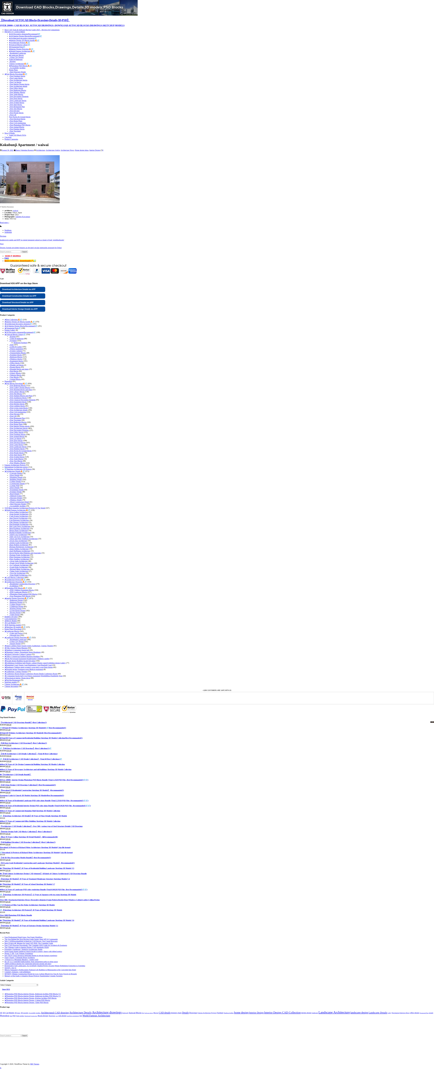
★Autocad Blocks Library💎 (19, 45)
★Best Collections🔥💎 (13, 353)
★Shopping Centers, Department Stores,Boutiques (23, 686)
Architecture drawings (107, 1046)
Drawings (193, 1046)
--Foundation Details (16, 523)
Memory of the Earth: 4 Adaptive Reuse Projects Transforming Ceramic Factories (34, 1009)
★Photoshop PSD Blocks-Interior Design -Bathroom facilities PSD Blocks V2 (33, 1027)
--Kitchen (12, 370)
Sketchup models (11, 716)
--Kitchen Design (15, 642)
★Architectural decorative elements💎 (23, 38)
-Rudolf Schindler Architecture (20, 566)
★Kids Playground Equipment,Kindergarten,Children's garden (27, 692)
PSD (14, 1049)
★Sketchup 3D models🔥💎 (15, 661)
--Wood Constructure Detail (19, 535)
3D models (24, 1046)
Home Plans (13, 70)
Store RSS (6, 1023)
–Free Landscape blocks (17, 101)
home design (241, 1045)
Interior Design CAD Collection (282, 1045)
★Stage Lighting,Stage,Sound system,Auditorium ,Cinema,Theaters (29, 679)
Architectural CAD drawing (55, 1046)
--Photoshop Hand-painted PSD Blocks (23, 628)
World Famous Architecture (96, 1049)
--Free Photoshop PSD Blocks (20, 630)
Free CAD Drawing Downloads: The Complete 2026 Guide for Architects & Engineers (36, 979)
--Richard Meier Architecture (19, 603)
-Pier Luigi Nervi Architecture (19, 560)
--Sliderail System (15, 529)
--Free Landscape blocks (18, 480)
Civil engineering (11, 652)
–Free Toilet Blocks (16, 94)
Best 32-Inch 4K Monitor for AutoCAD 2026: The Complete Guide (29, 977)
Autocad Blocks (135, 1046)
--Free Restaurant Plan (17, 452)
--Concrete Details (15, 507)
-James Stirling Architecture (19, 582)
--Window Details (15, 533)
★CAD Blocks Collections (14, 611)
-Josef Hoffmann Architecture (19, 584)
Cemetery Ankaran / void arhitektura (18, 1005)
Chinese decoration (11, 720)
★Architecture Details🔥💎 (15, 505)
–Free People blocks (16, 113)
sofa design (62, 1049)
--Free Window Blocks (17, 496)
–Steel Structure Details (17, 72)
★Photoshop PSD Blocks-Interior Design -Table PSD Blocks (26, 1036)
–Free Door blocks (15, 98)
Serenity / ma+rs (10, 1001)
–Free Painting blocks (17, 129)
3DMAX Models (11, 654)
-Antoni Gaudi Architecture (19, 576)
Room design (43, 1049)
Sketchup (52, 1049)
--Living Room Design (17, 644)
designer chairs (176, 1046)
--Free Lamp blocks (16, 478)
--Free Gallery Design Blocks (19, 421)
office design (414, 1046)
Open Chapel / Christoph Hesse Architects (20, 991)
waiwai (15, 244)
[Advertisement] (217, 158)
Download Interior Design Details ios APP (20, 343)
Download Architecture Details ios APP (18, 323)
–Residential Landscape (17, 53)
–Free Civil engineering (17, 123)
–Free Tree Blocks (15, 109)
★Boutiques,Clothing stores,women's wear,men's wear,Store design (29, 701)
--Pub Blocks (13, 405)
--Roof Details (14, 527)
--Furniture (13, 374)
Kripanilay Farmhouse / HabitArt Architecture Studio (23, 983)
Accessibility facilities (34, 1046)
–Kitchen (12, 61)
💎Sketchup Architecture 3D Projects (18, 503)
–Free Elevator (14, 111)
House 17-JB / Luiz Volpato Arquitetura (19, 987)
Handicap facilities (229, 1046)
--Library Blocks (15, 407)
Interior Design (94, 184)
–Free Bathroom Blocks (17, 90)
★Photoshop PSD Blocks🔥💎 (20, 66)
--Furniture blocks (15, 388)
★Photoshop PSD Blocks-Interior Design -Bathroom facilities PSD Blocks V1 (33, 1030)
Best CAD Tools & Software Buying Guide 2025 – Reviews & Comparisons (32, 30)
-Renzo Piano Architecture (18, 564)
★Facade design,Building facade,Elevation (20, 694)
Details (185, 1046)
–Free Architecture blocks (18, 80)
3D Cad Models (10, 656)
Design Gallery (10, 364)
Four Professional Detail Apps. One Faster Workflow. (24, 971)
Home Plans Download (13, 663)
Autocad (125, 1046)
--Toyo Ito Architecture (17, 607)
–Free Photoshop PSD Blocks (19, 125)
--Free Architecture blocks (18, 462)
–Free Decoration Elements (18, 96)
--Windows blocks (15, 392)
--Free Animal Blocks (16, 470)
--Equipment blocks (16, 394)
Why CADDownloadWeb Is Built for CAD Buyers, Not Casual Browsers (31, 975)
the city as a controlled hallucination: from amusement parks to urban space (31, 995)
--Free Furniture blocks (17, 468)
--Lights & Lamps (15, 380)
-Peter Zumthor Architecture (19, 593)
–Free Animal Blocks (16, 127)
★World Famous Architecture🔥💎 (22, 51)
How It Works (10, 133)
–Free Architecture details (18, 86)
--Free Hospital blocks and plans (20, 423)
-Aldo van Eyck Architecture (19, 570)
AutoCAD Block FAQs (17, 135)
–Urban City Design (16, 57)
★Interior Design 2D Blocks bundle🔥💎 (24, 40)
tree (80, 1049)
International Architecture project (16, 501)
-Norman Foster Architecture (19, 588)
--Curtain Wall (14, 519)
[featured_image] (30, 236)
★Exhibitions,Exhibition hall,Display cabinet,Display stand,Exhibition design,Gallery (35, 696)
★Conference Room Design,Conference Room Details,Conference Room (31, 707)
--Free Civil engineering (17, 446)
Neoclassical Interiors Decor (401, 1046)
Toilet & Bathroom (15, 59)
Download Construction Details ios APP (19, 329)
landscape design (359, 1046)
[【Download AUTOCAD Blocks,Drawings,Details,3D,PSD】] (69, 15)
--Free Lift (12, 450)
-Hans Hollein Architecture (18, 578)
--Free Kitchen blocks (17, 437)
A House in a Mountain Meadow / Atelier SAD (21, 993)
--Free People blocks (16, 486)
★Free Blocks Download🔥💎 (16, 74)
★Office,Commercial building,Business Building (22, 690)
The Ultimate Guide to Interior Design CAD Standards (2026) (27, 981)
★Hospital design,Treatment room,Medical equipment (24, 703)
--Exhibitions (13, 619)
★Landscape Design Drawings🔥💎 (18, 671)
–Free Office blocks (16, 88)
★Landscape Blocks (16, 55)
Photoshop (8, 415)
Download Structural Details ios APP (17, 336)
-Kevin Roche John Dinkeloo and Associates (25, 586)
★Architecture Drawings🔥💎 (16, 615)
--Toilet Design (14, 648)
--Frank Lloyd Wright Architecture (21, 597)
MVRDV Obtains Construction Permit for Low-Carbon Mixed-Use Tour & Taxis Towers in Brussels (41, 1007)
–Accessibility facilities (17, 68)
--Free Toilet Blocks (16, 492)
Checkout (8, 137)
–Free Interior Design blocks (19, 84)
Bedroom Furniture (20, 376)
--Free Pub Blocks (15, 427)
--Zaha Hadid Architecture (18, 609)
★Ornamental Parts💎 (17, 47)
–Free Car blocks (15, 82)
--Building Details (15, 513)
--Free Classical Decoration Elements (22, 433)
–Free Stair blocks (15, 105)
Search (24, 285)
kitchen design (306, 1046)
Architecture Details (80, 1045)
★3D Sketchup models (13, 658)
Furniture (220, 1046)
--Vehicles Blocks (15, 409)
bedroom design (149, 1046)
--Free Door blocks (16, 474)
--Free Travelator (15, 454)
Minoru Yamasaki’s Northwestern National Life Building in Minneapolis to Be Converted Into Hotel (40, 1003)
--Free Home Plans (15, 458)
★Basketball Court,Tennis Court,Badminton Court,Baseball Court (28, 699)
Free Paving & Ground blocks (20, 117)
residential (8, 266)
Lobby (389, 1046)
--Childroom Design (16, 640)
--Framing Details (15, 525)
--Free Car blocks (15, 472)
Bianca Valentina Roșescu (24, 184)
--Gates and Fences (16, 667)
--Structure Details (15, 531)
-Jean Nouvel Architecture (18, 552)
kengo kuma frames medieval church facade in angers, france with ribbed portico (33, 985)
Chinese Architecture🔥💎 (18, 64)
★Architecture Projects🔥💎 (19, 43)
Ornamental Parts (424, 1046)
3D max (17, 1046)
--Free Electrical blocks (17, 476)
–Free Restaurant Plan (17, 107)
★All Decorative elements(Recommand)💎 (24, 34)
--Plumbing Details (15, 511)
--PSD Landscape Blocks (18, 626)
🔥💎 (33, 294)
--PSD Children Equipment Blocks (21, 624)
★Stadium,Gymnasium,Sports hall (17, 684)
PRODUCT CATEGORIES (15, 32)
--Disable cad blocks (16, 399)
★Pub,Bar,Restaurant (12, 714)
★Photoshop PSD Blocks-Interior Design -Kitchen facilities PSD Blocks (31, 1032)
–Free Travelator (15, 131)
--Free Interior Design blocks (19, 460)
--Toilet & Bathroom (16, 372)
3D (1, 1046)
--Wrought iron (14, 669)
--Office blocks (14, 396)
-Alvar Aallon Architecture (18, 546)
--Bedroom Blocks (15, 390)
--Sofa (11, 378)
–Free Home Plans (15, 121)
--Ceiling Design (15, 638)
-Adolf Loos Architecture (18, 568)
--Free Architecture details (18, 443)
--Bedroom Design (15, 636)
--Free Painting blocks (17, 482)
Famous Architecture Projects (15, 498)
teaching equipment (73, 1049)
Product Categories (11, 139)
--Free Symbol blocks (16, 490)
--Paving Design (15, 646)
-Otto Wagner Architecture (18, 556)
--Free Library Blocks (17, 425)
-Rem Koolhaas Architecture (19, 562)
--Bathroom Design (16, 634)
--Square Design (15, 677)
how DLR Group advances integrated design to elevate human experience (31, 989)
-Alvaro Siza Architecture (18, 574)
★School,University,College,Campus (18, 688)
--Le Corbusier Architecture (19, 599)
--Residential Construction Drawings (22, 617)
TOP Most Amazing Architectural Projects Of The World (25, 541)
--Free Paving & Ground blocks (20, 484)
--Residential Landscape (17, 673)
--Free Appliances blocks (18, 431)
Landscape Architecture (334, 1046)
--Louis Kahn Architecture (18, 601)
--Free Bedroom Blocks (17, 419)
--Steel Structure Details (17, 537)
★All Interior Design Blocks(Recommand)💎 (25, 36)
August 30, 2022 (8, 184)
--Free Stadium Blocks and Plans (20, 429)
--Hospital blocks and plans (18, 403)
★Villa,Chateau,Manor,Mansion (16, 681)
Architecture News (67, 184)
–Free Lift (12, 115)
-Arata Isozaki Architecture (18, 548)
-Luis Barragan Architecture (19, 554)
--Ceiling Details (15, 515)
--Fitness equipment (16, 382)
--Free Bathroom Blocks (17, 456)
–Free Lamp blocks (16, 78)
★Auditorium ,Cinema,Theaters (16, 705)
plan (11, 1049)
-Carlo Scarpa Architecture (18, 550)
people (431, 1046)
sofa (57, 1049)
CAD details (165, 1046)
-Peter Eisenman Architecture (19, 590)
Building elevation (11, 650)
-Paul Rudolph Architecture (19, 558)
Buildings (8, 264)
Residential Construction (31, 1049)
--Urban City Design (16, 675)
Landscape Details (378, 1046)
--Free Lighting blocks (17, 439)
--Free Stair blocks (15, 488)
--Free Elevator (14, 448)
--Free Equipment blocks (18, 435)
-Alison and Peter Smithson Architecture (23, 572)
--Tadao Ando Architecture (18, 605)
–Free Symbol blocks (16, 103)
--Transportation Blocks (17, 386)
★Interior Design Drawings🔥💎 (21, 49)
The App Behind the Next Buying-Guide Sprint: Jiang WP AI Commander (31, 973)
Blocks (155, 1046)
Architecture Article (53, 184)
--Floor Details (14, 509)
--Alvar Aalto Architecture (18, 595)
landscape (315, 1046)
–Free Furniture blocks (17, 76)
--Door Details (14, 521)
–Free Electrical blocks (17, 119)
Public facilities (20, 1049)
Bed (143, 1046)
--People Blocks (14, 401)
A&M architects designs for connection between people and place (28, 997)
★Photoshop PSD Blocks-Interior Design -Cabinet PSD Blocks (27, 1034)
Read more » (4, 256)
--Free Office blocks (16, 466)
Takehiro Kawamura (22, 250)
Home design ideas (81, 184)
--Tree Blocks (14, 411)
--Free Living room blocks (18, 441)
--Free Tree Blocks (15, 494)
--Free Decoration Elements (19, 464)
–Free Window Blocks (17, 92)
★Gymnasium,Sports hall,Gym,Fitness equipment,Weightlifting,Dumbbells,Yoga (33, 709)
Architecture (40, 184)
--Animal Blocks (15, 413)
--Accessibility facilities (17, 539)
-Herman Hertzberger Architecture (21, 580)
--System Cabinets (15, 384)
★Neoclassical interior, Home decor (17, 711)
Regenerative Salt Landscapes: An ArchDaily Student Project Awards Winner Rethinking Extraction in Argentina (45, 999)
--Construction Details (17, 517)
